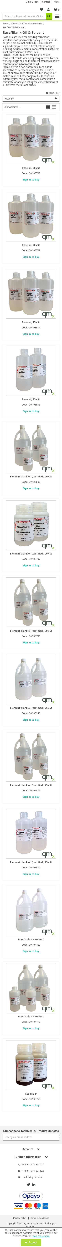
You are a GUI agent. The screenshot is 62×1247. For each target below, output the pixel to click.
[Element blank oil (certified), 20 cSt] (31, 447)
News (56, 2)
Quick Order (32, 2)
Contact (46, 2)
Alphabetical (11, 107)
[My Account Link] (48, 9)
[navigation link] (41, 9)
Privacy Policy (19, 1218)
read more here (40, 1236)
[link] (28, 1184)
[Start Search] (49, 16)
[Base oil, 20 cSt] (31, 139)
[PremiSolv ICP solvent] (31, 910)
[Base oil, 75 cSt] (31, 293)
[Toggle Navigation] (57, 16)
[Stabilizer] (31, 1065)
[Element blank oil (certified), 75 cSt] (31, 679)
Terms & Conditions (40, 1218)
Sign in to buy (31, 179)
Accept (33, 1242)
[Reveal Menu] (57, 16)
